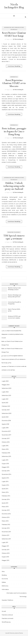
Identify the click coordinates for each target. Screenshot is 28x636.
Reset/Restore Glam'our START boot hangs (14, 34)
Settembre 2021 (6, 395)
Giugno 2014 (5, 485)
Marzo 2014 (5, 492)
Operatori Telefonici (14, 232)
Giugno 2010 (5, 557)
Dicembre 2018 (6, 420)
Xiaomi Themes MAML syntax (14, 310)
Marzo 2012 (5, 521)
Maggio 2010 (5, 560)
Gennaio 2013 (6, 510)
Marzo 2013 (5, 506)
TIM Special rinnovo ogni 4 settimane (14, 237)
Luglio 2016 (5, 445)
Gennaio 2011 (5, 549)
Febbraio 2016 (6, 453)
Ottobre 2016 (5, 442)
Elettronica (5, 586)
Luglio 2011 (5, 542)
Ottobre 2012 (5, 517)
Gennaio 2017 (6, 438)
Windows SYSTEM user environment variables (14, 317)
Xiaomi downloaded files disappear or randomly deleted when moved (12, 334)
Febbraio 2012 (6, 524)
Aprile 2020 (5, 417)
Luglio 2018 (5, 427)
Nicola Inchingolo (19, 39)
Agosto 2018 (5, 424)
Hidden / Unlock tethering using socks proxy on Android (14, 185)
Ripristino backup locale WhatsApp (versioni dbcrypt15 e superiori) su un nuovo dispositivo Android (14, 289)
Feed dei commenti (7, 618)
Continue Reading (14, 66)
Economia (5, 578)
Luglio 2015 (5, 460)
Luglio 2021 (5, 399)
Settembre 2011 (6, 539)
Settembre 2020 (6, 413)
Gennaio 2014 (6, 499)
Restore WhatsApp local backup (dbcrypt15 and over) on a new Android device (14, 296)
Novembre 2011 (6, 531)
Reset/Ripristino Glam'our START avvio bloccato (14, 83)
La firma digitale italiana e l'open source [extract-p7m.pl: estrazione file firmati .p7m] (13, 359)
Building (4, 575)
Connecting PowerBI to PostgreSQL (14, 303)
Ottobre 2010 (6, 553)
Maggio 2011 (5, 546)
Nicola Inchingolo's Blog (14, 6)
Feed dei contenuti (7, 615)
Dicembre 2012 (6, 513)
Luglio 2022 (5, 392)
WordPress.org (6, 622)
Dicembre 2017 (6, 431)
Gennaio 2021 (6, 410)
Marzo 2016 (5, 449)
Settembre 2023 (6, 388)
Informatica (14, 76)
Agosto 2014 (5, 478)
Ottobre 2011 (5, 535)
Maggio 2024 (5, 384)
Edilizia (4, 582)
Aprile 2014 (5, 488)
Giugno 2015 (5, 463)
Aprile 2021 (5, 402)
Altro (3, 571)
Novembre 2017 (6, 435)
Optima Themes (19, 633)
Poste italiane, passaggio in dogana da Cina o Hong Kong (14, 131)
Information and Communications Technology (16, 594)
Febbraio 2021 (6, 406)
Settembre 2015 (6, 456)
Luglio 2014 (5, 481)
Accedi (4, 611)
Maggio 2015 (5, 467)
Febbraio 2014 (6, 496)
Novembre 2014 (6, 474)
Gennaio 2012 (6, 528)
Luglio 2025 (5, 381)
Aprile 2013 (5, 503)
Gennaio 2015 (6, 470)
